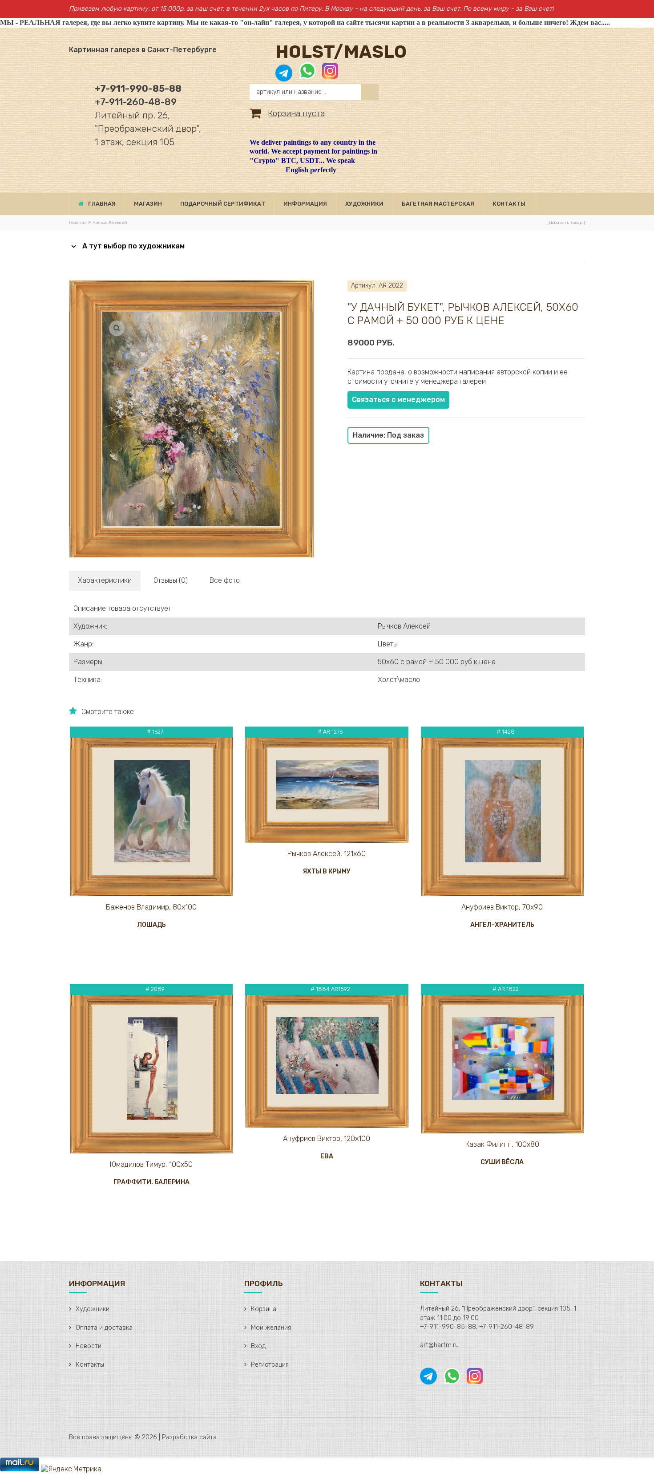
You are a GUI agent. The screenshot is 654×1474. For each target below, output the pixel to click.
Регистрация (270, 1364)
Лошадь (151, 925)
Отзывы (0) (170, 580)
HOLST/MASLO (341, 51)
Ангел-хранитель (502, 925)
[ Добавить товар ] (565, 222)
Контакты (90, 1364)
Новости (88, 1346)
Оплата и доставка (104, 1328)
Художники (92, 1309)
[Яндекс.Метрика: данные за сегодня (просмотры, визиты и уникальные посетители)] (71, 1469)
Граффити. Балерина (151, 1182)
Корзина (263, 1309)
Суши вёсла (502, 1162)
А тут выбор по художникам (133, 246)
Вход (258, 1346)
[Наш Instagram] (329, 75)
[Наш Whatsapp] (307, 75)
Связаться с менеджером (398, 399)
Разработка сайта (189, 1437)
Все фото (225, 580)
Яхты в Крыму (327, 871)
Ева (326, 1156)
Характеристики (105, 580)
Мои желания (271, 1328)
